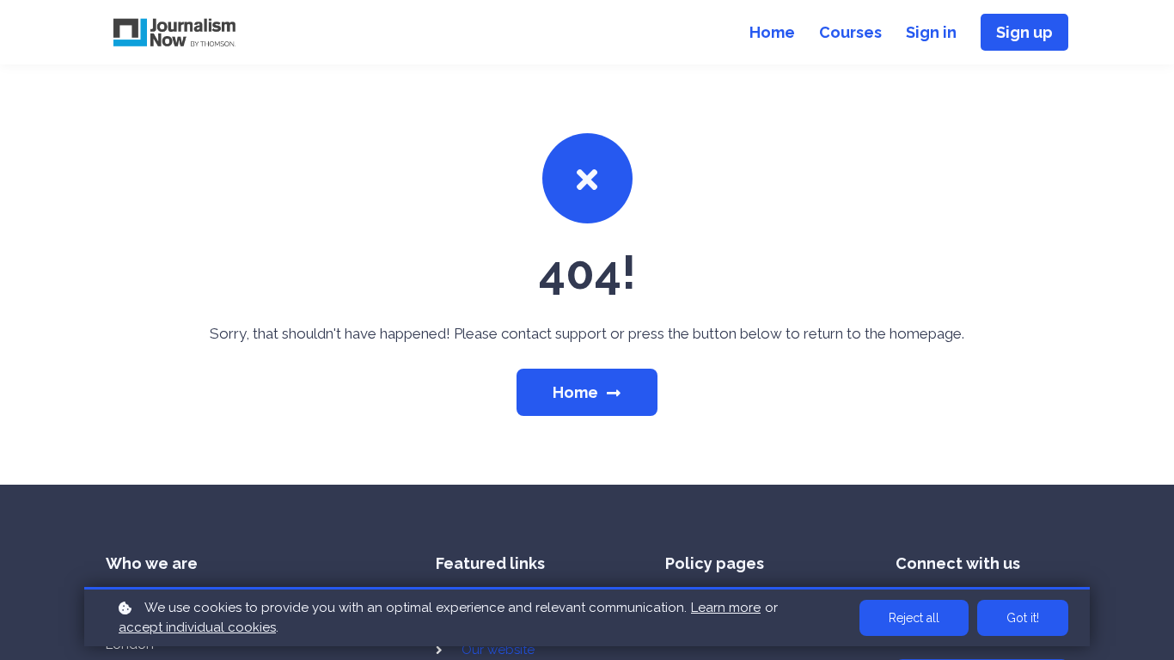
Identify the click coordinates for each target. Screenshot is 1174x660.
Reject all (914, 618)
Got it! (1022, 618)
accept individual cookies (197, 627)
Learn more (726, 607)
